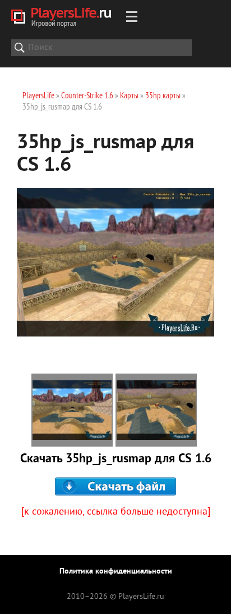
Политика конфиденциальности (115, 571)
